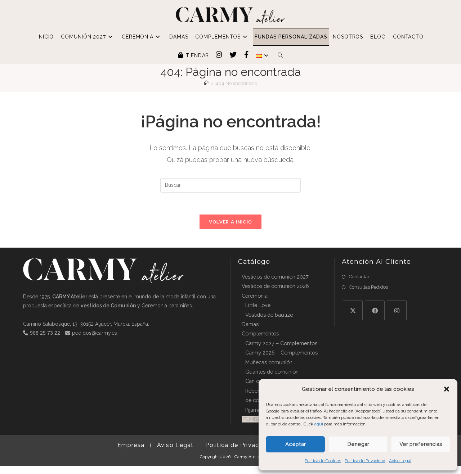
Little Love (257, 305)
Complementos (260, 333)
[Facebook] (375, 310)
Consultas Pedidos (368, 287)
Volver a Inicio (230, 222)
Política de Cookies (323, 460)
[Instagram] (397, 310)
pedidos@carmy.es (94, 333)
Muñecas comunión (268, 362)
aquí (318, 423)
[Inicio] (206, 83)
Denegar (358, 444)
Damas (250, 324)
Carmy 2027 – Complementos (281, 343)
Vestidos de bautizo (269, 315)
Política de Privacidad (365, 460)
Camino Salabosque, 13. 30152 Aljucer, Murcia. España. (86, 324)
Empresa (130, 445)
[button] (446, 389)
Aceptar (295, 444)
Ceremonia (255, 296)
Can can (255, 381)
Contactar (359, 276)
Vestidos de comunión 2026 (275, 286)
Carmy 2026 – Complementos (281, 352)
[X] (353, 310)
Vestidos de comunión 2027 (275, 277)
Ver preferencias (420, 444)
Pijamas (254, 410)
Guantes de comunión (272, 372)
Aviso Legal (400, 460)
